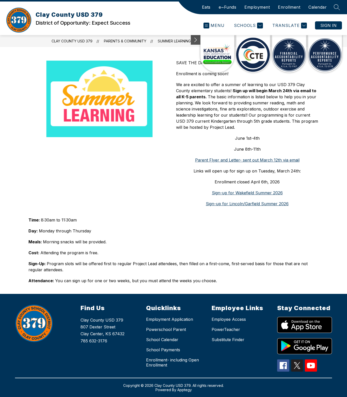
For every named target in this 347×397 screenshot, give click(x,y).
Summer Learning (174, 41)
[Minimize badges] (195, 40)
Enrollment (289, 7)
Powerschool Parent (166, 329)
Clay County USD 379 (72, 41)
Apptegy (184, 390)
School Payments (163, 349)
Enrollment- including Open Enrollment (172, 362)
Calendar (317, 7)
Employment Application (169, 319)
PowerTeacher (226, 329)
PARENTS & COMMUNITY (125, 41)
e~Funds (227, 7)
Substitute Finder (228, 339)
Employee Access (229, 319)
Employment (257, 7)
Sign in (328, 25)
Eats (206, 7)
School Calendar (162, 339)
